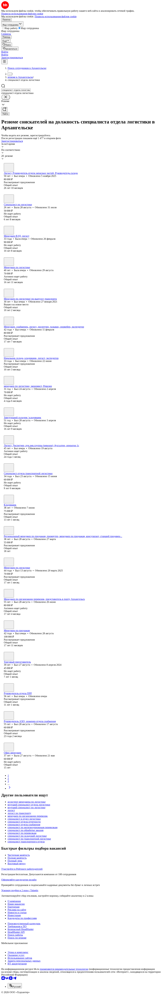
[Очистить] (5, 97)
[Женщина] (9, 199)
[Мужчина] (9, 167)
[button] (4, 52)
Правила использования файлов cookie (56, 16)
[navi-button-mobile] (4, 61)
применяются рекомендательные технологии (64, 969)
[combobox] (16, 90)
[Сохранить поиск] (4, 109)
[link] (6, 45)
